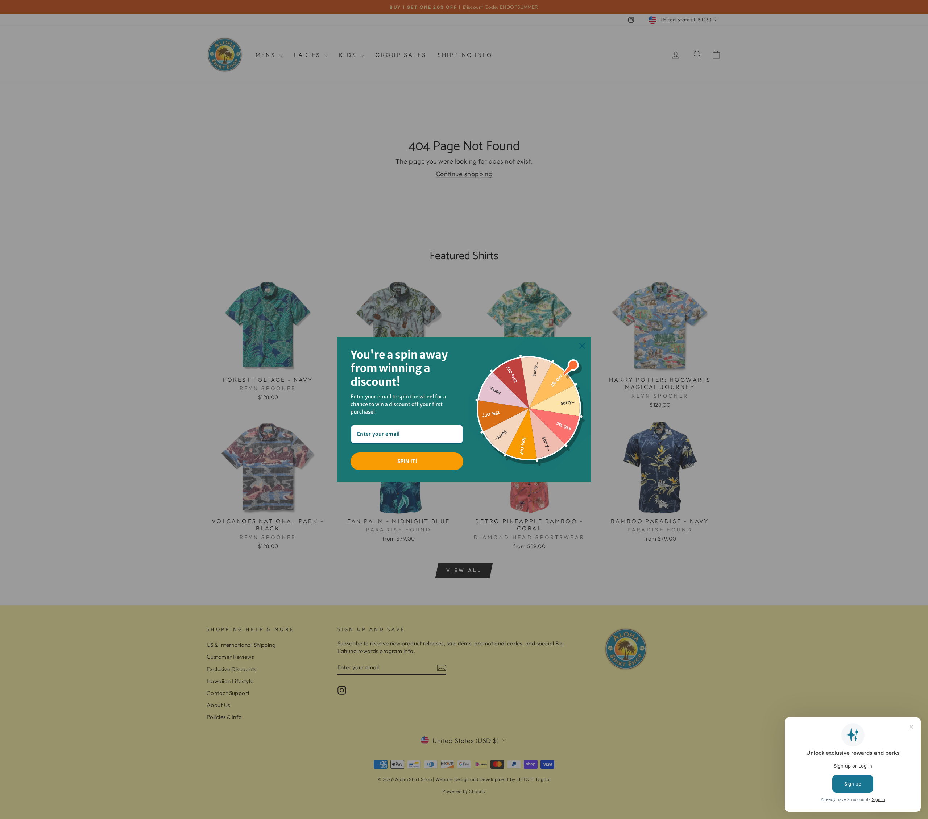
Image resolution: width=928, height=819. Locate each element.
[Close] (582, 346)
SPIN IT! (407, 461)
